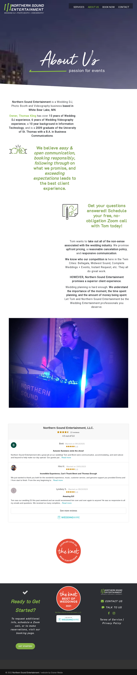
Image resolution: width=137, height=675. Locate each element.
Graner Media (57, 672)
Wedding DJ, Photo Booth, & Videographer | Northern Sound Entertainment (24, 10)
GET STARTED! (25, 646)
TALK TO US (113, 607)
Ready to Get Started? (25, 605)
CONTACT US (113, 601)
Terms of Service (111, 619)
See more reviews (68, 511)
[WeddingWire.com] (68, 518)
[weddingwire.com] (68, 621)
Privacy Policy (111, 623)
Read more (66, 457)
